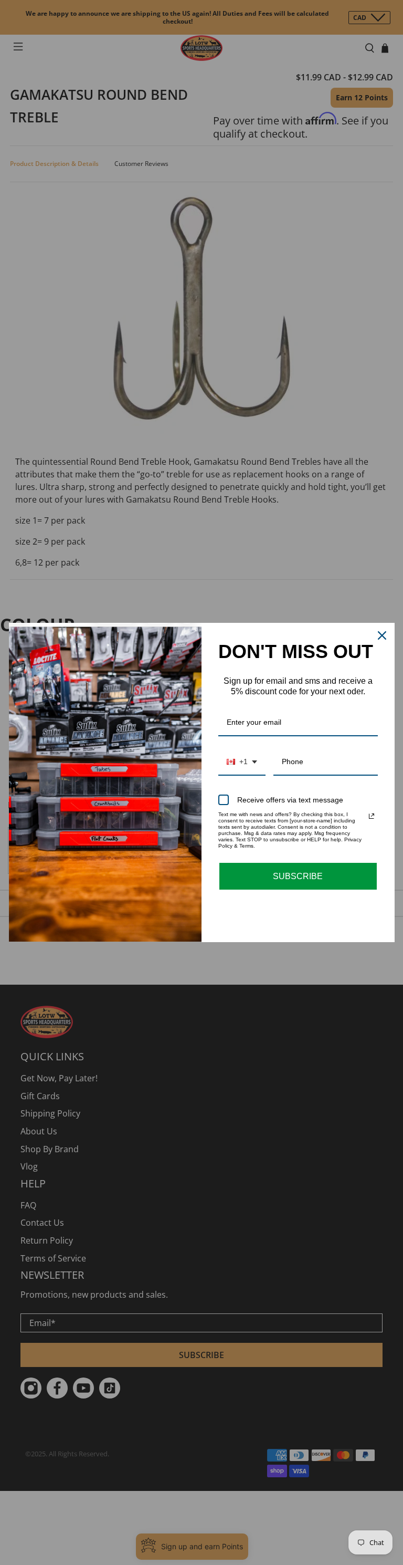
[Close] (382, 635)
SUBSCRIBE (298, 876)
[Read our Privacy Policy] (371, 816)
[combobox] (242, 762)
